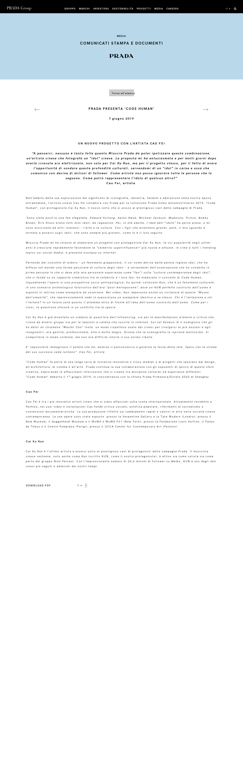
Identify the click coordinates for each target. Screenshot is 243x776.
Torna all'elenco (123, 93)
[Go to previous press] (37, 113)
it (227, 9)
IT (78, 485)
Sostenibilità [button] (122, 8)
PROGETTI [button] (144, 8)
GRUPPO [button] (70, 8)
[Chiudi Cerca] (235, 9)
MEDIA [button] (158, 8)
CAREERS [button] (172, 8)
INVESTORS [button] (101, 8)
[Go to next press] (205, 113)
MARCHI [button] (84, 8)
